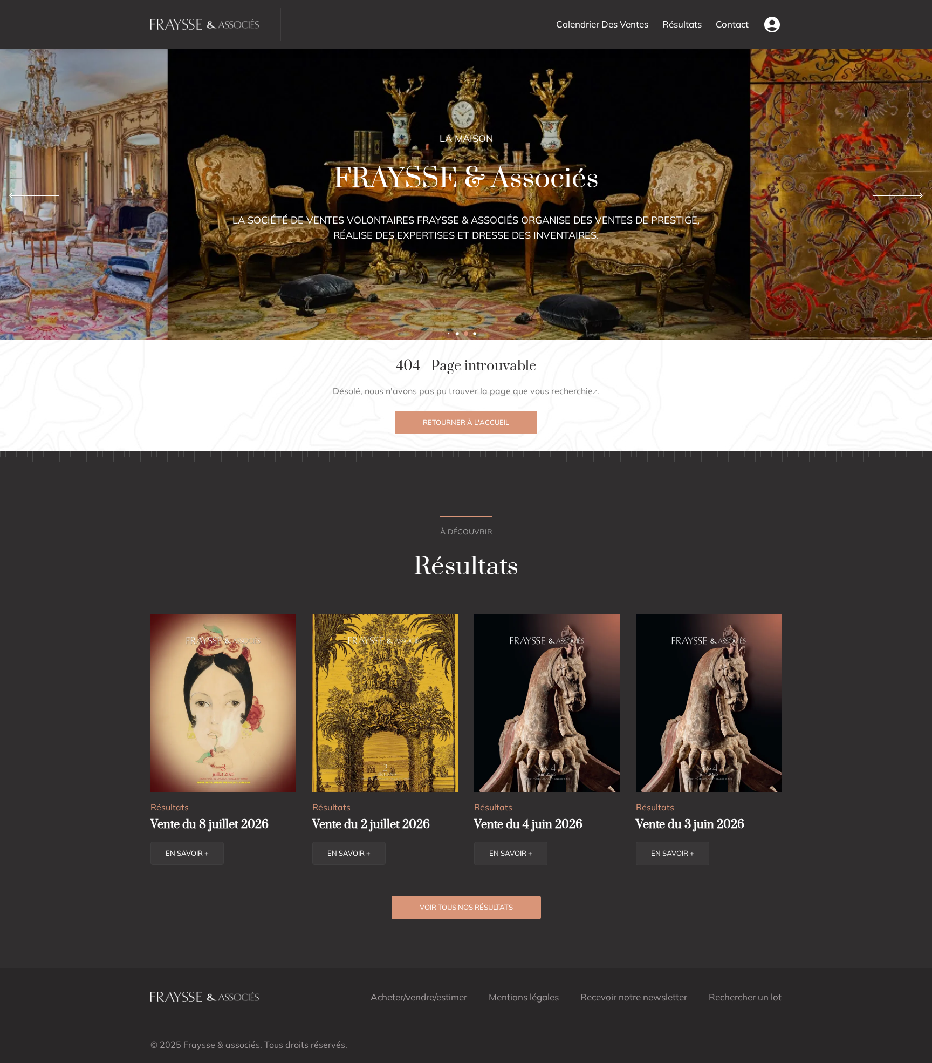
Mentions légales (524, 997)
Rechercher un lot (745, 997)
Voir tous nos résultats (466, 907)
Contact (732, 24)
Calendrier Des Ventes (602, 24)
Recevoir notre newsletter (633, 997)
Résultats (682, 24)
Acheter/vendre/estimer (419, 997)
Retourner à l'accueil (466, 422)
